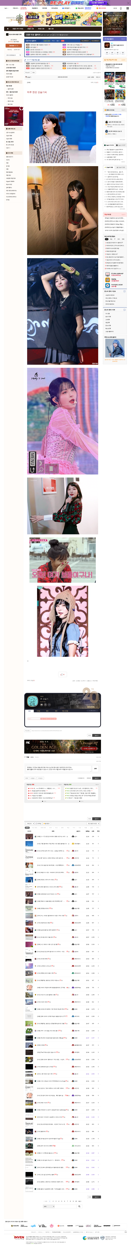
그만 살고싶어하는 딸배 (45, 1174)
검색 (20, 55)
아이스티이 (78, 1146)
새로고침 (98, 757)
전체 (27, 827)
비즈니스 (40, 1232)
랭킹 (47, 711)
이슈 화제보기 (95, 40)
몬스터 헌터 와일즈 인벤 (15, 34)
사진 (80, 827)
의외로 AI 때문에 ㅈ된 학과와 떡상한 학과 (50, 1009)
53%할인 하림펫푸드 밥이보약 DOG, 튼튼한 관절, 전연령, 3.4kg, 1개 (115, 218)
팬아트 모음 (10, 101)
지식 (74, 827)
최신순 (37, 757)
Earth (76, 1009)
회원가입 (9, 49)
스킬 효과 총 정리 (109, 295)
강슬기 (29, 77)
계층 (85, 827)
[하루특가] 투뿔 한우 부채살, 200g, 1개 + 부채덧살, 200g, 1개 (115, 224)
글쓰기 (96, 819)
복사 (34, 72)
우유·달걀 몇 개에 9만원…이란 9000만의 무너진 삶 (53, 865)
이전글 (40, 778)
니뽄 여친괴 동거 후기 (45, 1074)
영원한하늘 (78, 987)
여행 (7, 169)
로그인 (115, 8)
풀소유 (76, 887)
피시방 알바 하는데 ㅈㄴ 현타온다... (49, 1160)
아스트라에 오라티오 (11, 197)
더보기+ (60, 784)
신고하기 (83, 680)
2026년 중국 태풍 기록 (45, 973)
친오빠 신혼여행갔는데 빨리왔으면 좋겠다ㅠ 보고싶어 (54, 1167)
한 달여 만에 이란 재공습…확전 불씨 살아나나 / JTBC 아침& (56, 1095)
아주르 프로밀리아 (10, 193)
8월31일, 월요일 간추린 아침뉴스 (48, 980)
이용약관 (47, 1232)
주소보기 (27, 72)
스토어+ (123, 60)
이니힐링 (45, 704)
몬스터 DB (108, 325)
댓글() (96, 82)
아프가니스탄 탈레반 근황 (46, 994)
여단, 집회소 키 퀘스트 (111, 298)
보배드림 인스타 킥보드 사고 (47, 894)
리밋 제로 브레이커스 (11, 190)
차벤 (7, 163)
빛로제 (76, 872)
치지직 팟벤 (9, 74)
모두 (50, 718)
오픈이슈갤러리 (97, 72)
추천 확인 (95, 680)
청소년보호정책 (67, 1232)
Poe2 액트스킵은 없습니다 (46, 1052)
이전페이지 (81, 778)
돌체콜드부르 (78, 1045)
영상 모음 (10, 104)
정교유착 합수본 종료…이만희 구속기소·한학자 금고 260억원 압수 (57, 1124)
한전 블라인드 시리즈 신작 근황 (48, 887)
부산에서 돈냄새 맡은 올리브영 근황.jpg (50, 1038)
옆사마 (76, 851)
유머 (50, 827)
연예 (43, 827)
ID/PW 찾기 (17, 49)
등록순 (32, 757)
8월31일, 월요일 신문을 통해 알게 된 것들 (50, 1023)
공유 (74, 680)
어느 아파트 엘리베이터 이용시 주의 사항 (50, 915)
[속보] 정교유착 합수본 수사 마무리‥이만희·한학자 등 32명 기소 (57, 951)
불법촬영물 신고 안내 (78, 1232)
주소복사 (27, 730)
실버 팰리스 (9, 187)
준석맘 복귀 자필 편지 (45, 937)
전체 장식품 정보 (109, 304)
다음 (79, 1201)
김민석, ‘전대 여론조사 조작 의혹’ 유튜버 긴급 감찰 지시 (54, 1088)
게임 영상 (8, 175)
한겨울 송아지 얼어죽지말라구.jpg (48, 1138)
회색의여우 (78, 973)
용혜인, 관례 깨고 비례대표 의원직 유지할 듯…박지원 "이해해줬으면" (58, 1182)
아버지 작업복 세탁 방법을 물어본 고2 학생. (51, 987)
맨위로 (89, 778)
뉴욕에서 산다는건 (44, 966)
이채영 (41, 1045)
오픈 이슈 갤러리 (10, 132)
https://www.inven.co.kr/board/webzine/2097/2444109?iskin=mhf (47, 730)
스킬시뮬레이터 (109, 331)
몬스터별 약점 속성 (110, 301)
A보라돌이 (77, 843)
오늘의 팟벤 (9, 138)
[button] (42, 801)
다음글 (32, 778)
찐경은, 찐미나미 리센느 (45, 879)
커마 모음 (10, 98)
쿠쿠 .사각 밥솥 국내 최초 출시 (47, 1030)
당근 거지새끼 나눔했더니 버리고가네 (49, 1117)
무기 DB (107, 313)
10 (76, 1201)
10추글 (39, 823)
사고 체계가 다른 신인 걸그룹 (47, 944)
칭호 (56, 711)
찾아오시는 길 (89, 1232)
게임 (68, 827)
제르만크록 (78, 923)
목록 (92, 82)
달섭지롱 (77, 908)
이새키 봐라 (42, 1002)
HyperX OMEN (10, 181)
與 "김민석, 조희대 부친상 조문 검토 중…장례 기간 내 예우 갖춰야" (57, 858)
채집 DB (107, 322)
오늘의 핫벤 (9, 135)
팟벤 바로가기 (9, 157)
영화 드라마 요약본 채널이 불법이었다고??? (51, 1016)
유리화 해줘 (42, 958)
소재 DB (107, 319)
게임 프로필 (65, 711)
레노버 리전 (9, 184)
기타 (97, 827)
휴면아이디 (78, 958)
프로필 (38, 711)
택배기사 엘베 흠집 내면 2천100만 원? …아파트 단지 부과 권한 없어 (58, 901)
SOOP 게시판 (9, 77)
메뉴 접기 (92, 711)
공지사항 (97, 1232)
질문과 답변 (10, 89)
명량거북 (77, 1030)
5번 (42, 718)
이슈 (34, 827)
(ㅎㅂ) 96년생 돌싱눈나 (45, 1153)
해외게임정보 (9, 172)
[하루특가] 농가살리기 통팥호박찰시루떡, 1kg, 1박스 (115, 227)
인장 (29, 711)
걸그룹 (7, 166)
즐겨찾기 (47, 823)
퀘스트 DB (108, 328)
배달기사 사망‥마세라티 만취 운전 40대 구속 (52, 872)
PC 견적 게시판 (10, 145)
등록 (95, 768)
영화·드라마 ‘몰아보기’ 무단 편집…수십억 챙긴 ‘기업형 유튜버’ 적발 (58, 1059)
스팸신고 (89, 680)
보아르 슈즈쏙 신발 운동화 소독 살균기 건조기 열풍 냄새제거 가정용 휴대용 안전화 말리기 (115, 230)
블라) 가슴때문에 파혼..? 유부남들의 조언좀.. (51, 1189)
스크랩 (78, 680)
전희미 (76, 915)
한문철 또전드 (43, 908)
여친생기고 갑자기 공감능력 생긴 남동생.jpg (51, 1110)
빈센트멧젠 (78, 865)
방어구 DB (108, 316)
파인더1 (77, 858)
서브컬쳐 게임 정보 (11, 178)
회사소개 (33, 1232)
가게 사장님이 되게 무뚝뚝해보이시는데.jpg (51, 1081)
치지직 (7, 160)
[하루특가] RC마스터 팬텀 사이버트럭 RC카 (115, 221)
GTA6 (7, 200)
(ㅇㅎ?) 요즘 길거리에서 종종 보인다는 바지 (51, 836)
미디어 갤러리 (9, 95)
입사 (76, 836)
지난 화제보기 (85, 40)
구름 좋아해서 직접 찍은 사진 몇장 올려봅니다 (52, 843)
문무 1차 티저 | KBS (44, 1146)
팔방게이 (41, 1131)
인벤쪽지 (41, 704)
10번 (46, 718)
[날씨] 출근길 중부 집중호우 (46, 930)
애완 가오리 (42, 1102)
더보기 (49, 704)
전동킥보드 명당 (43, 923)
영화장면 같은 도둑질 (45, 1066)
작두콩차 (77, 1052)
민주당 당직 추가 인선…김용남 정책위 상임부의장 (53, 851)
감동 (91, 827)
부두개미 (77, 1016)
